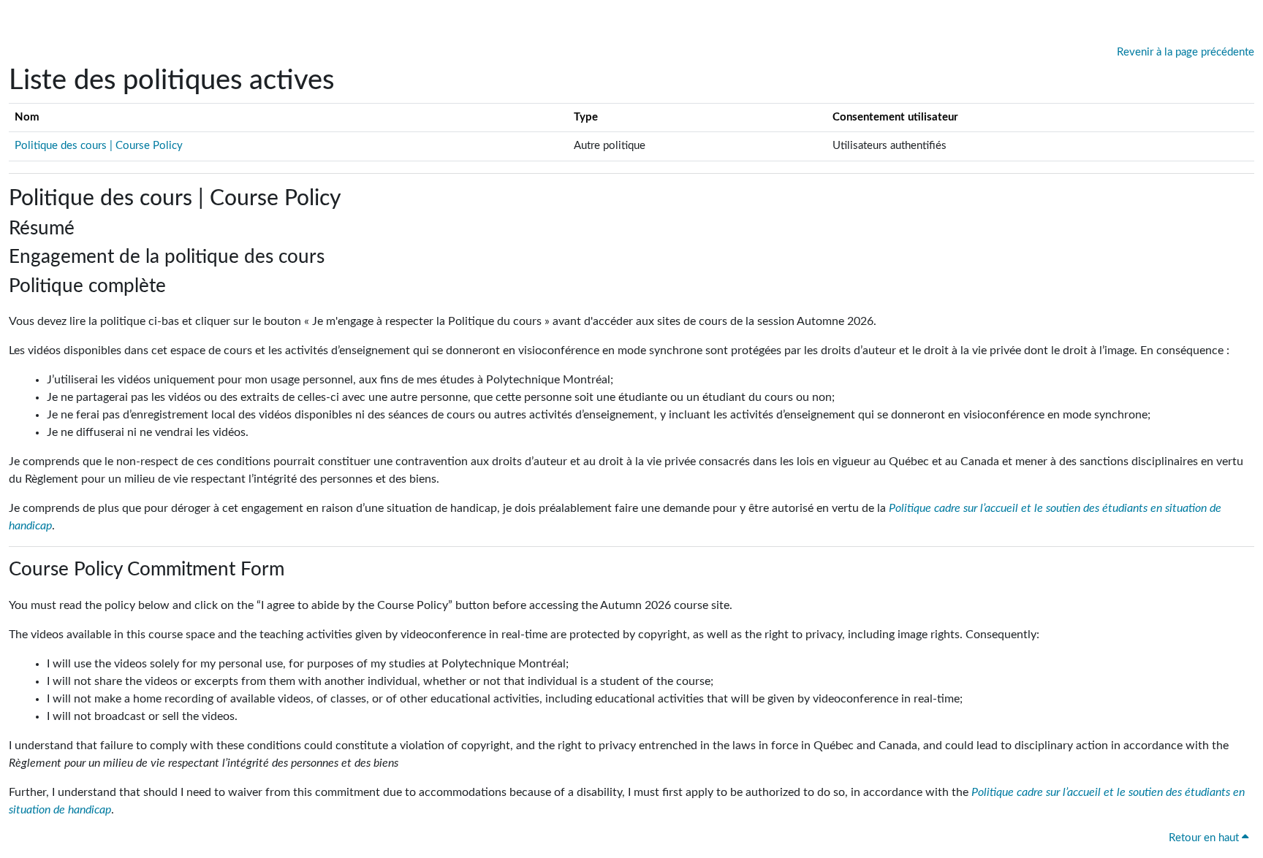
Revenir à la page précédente (1185, 52)
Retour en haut (1205, 837)
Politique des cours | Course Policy (99, 145)
